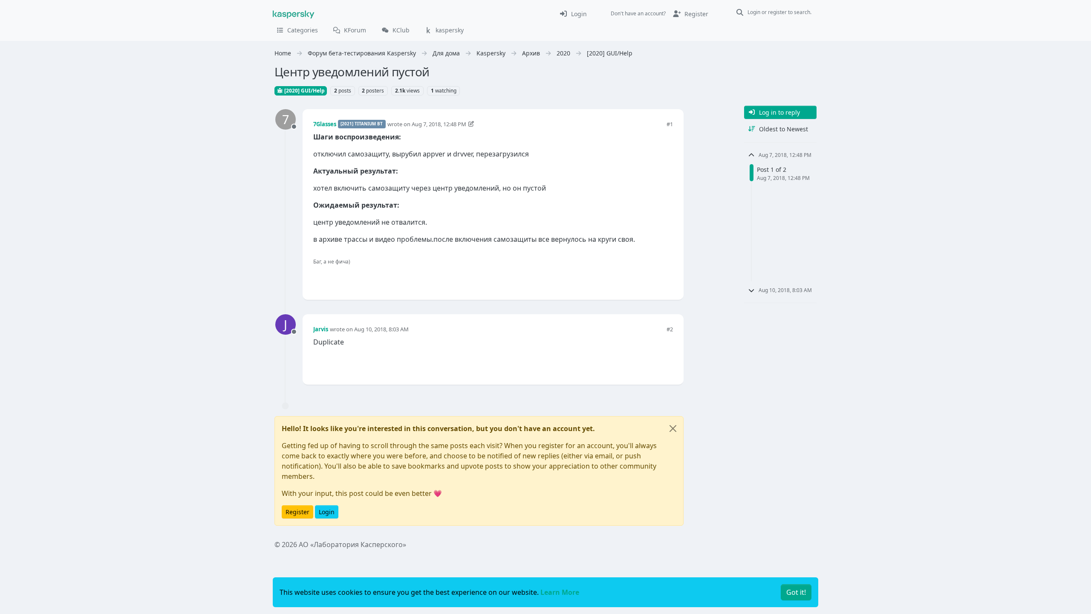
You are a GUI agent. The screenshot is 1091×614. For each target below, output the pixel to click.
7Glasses (324, 124)
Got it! (796, 592)
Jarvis (320, 329)
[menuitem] (573, 13)
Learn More (559, 592)
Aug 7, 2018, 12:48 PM (439, 124)
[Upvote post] (636, 279)
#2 (670, 329)
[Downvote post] (665, 279)
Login (327, 512)
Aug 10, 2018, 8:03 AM (381, 329)
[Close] (673, 428)
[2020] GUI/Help (304, 90)
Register (297, 512)
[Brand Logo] (294, 14)
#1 (670, 124)
